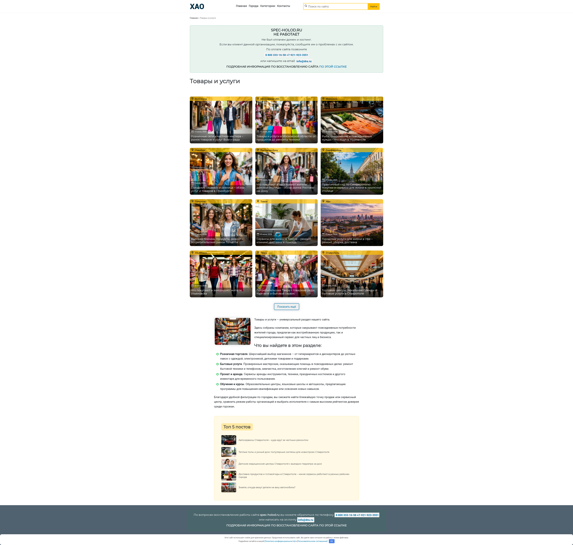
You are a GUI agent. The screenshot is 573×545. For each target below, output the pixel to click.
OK (331, 541)
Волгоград (200, 98)
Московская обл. (270, 98)
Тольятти (199, 201)
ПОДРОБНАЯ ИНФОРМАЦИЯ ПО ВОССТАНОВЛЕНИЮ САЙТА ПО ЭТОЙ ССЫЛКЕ (286, 525)
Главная (241, 6)
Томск (264, 201)
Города (253, 6)
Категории (267, 6)
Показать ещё (286, 306)
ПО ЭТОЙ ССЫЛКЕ (333, 66)
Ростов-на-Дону (269, 150)
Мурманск (331, 98)
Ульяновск (200, 252)
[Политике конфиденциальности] (280, 541)
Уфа (327, 201)
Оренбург (199, 150)
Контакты (283, 6)
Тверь (263, 252)
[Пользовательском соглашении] (312, 541)
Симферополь (333, 150)
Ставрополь (332, 252)
